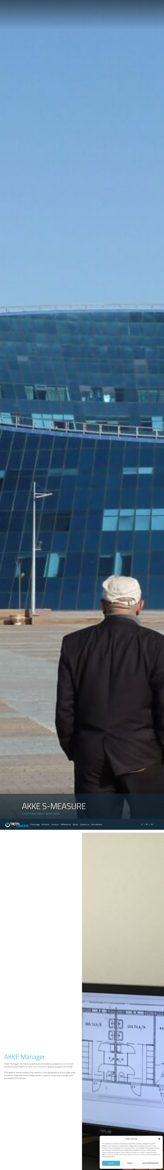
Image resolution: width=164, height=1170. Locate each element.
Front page (35, 824)
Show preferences (150, 1163)
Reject (130, 1163)
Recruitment (96, 824)
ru (152, 824)
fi (142, 824)
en (147, 824)
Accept (111, 1163)
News (75, 824)
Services (55, 824)
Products (46, 824)
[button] (159, 1139)
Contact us (84, 824)
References (66, 824)
